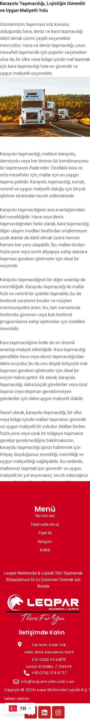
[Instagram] (58, 712)
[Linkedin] (44, 712)
